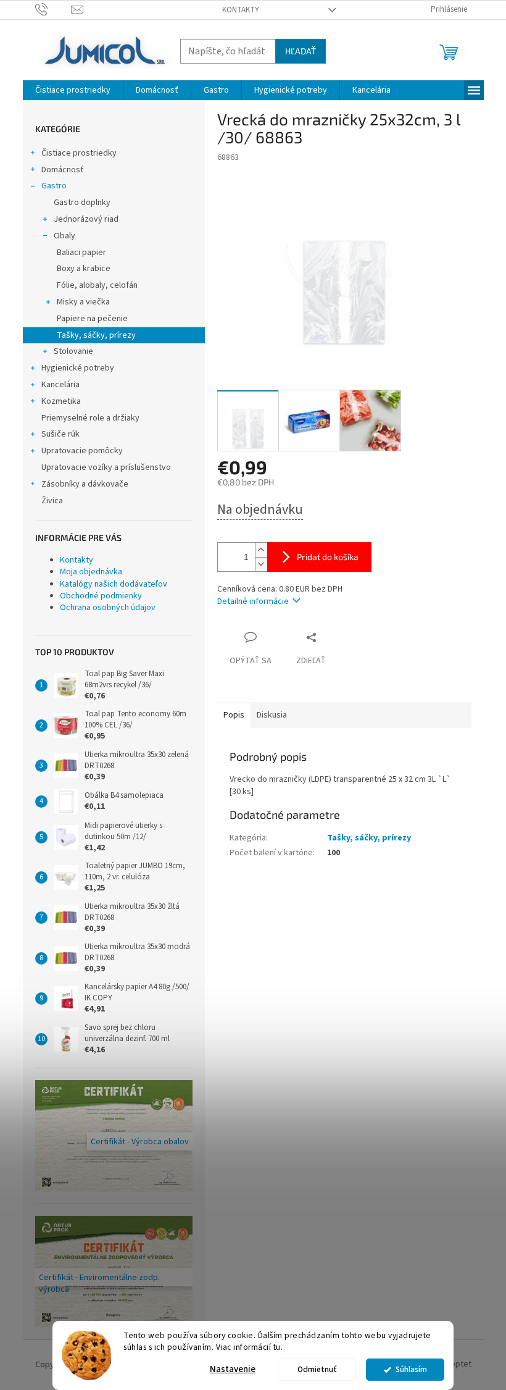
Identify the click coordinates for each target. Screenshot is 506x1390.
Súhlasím (411, 1369)
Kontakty (240, 9)
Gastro (54, 186)
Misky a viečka (83, 302)
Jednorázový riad (86, 219)
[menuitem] (73, 90)
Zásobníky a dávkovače (84, 484)
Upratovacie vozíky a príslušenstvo (106, 467)
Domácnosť (62, 170)
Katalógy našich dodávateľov (113, 584)
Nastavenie (232, 1369)
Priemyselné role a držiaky (90, 418)
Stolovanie (73, 351)
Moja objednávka (91, 572)
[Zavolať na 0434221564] (53, 9)
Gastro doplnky (82, 202)
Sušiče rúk (60, 434)
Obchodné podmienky (101, 596)
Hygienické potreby (77, 368)
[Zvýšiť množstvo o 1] (261, 550)
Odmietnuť (317, 1369)
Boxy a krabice (83, 268)
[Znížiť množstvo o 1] (261, 564)
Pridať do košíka (328, 556)
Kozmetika (61, 401)
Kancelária (60, 385)
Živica (52, 501)
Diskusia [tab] (272, 715)
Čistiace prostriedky (79, 153)
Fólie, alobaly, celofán (97, 285)
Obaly (64, 236)
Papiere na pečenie (92, 318)
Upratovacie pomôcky (82, 451)
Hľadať (300, 51)
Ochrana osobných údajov (108, 607)
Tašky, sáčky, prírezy (96, 335)
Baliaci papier (81, 252)
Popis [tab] (233, 715)
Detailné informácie (253, 601)
